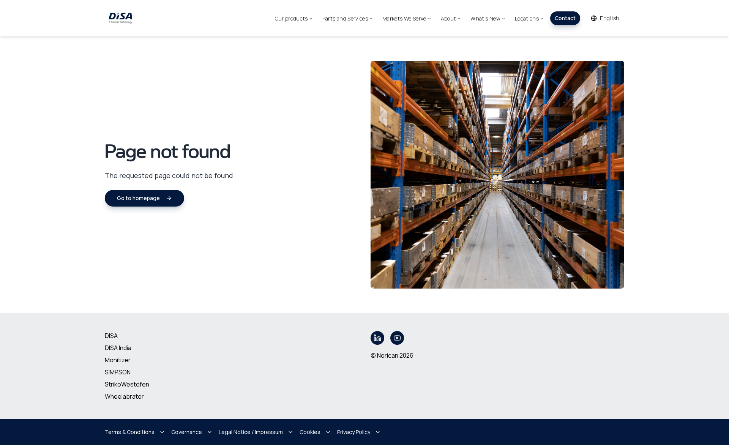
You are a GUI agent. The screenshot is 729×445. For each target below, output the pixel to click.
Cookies (310, 432)
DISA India (118, 348)
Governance (186, 432)
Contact (565, 18)
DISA (111, 335)
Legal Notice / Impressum (251, 432)
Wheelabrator (124, 396)
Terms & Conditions (130, 432)
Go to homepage (138, 198)
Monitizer (118, 360)
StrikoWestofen (127, 384)
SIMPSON (118, 372)
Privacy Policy (353, 432)
